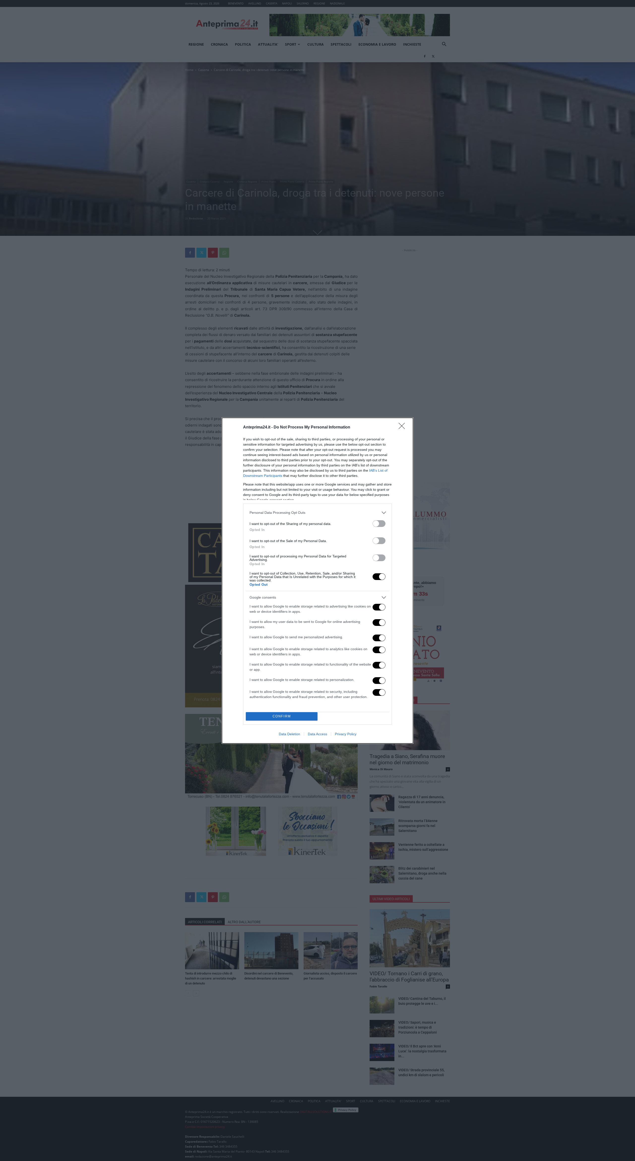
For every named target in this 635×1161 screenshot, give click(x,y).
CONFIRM (282, 716)
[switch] (379, 523)
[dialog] (317, 580)
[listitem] (317, 512)
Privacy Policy (345, 734)
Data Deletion (289, 734)
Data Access (317, 734)
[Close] (403, 427)
